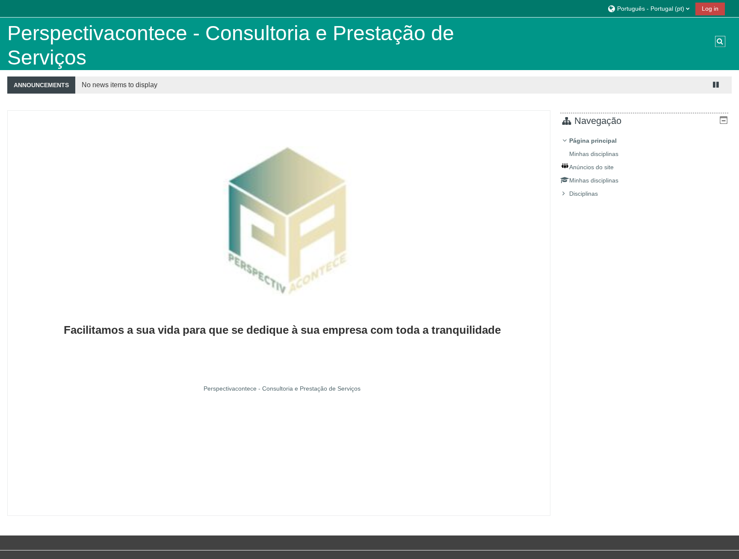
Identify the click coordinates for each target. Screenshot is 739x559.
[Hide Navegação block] (723, 120)
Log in (710, 8)
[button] (648, 8)
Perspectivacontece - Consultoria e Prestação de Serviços (282, 388)
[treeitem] (644, 167)
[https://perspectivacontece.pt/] (282, 289)
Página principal (593, 140)
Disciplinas (583, 193)
